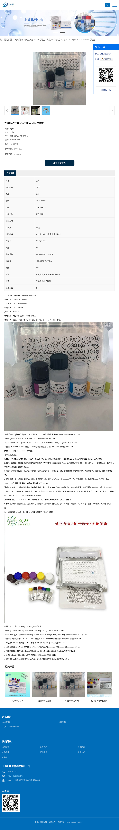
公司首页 (5, 747)
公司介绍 (43, 747)
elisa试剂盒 (40, 40)
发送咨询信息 (59, 163)
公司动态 (81, 747)
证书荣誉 (43, 752)
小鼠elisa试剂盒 (72, 701)
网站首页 (19, 40)
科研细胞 (62, 722)
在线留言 (5, 757)
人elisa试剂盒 (18, 701)
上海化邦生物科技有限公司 (45, 822)
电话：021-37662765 (15, 776)
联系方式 (81, 752)
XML (81, 822)
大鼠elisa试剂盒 (53, 40)
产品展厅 (29, 40)
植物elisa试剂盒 (45, 701)
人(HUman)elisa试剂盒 (10, 727)
